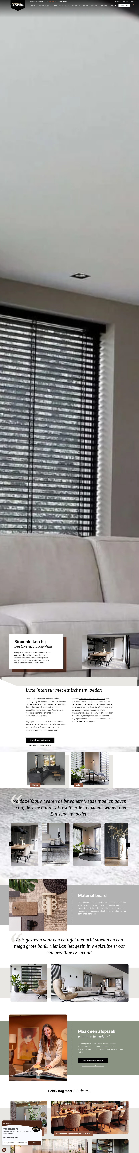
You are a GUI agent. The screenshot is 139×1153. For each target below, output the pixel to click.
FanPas (125, 1)
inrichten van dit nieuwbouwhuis (92, 699)
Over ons (117, 1)
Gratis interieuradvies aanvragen (93, 1061)
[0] (132, 5)
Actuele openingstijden (36, 1)
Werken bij (133, 1)
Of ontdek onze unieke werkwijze (40, 745)
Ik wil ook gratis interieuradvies (40, 740)
